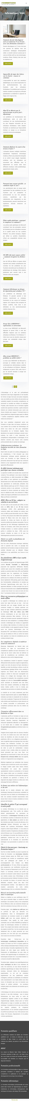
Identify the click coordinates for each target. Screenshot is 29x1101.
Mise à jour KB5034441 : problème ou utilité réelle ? (12, 357)
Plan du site (14, 1100)
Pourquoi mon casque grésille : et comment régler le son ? (14, 184)
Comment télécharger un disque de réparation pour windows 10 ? (14, 290)
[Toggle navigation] (26, 3)
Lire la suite (8, 63)
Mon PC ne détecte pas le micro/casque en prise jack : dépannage (12, 112)
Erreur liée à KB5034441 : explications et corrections (12, 324)
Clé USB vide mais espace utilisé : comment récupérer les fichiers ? (14, 257)
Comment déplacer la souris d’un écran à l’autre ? (14, 148)
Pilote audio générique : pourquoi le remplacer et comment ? (14, 221)
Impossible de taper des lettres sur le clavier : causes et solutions (13, 76)
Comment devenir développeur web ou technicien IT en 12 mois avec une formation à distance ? (14, 41)
